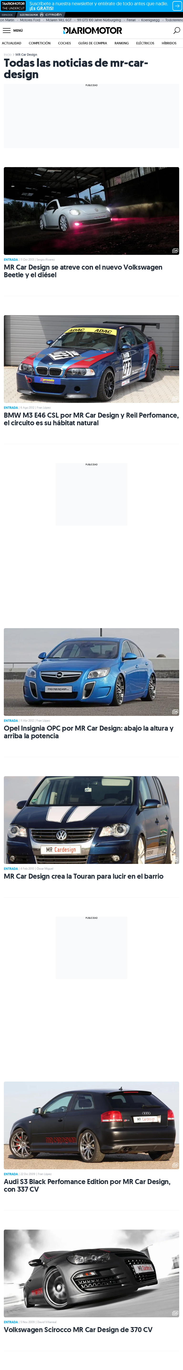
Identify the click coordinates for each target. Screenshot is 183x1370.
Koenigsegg (150, 20)
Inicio (8, 54)
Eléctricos (145, 43)
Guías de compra (92, 43)
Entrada (11, 259)
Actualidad (11, 43)
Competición (40, 43)
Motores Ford (30, 20)
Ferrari (131, 20)
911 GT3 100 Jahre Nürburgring (99, 20)
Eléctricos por (29, 14)
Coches (64, 43)
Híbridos (169, 43)
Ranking (122, 43)
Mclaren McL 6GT (58, 20)
